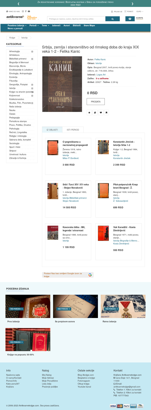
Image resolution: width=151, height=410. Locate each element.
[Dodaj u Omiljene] (101, 112)
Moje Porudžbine (50, 380)
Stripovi (12, 150)
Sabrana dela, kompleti (20, 139)
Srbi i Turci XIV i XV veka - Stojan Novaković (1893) (76, 187)
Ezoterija (13, 77)
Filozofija (13, 80)
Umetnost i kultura (17, 154)
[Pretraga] (112, 18)
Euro (139, 11)
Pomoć (130, 11)
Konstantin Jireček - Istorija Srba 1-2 (124, 143)
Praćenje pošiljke (50, 386)
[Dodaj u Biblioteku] (95, 112)
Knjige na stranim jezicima (21, 91)
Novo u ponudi (15, 28)
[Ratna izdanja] (123, 306)
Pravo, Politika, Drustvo (20, 124)
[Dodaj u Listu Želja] (89, 112)
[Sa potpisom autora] (75, 306)
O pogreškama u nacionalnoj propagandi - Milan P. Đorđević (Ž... (75, 145)
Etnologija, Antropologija (20, 73)
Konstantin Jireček (121, 158)
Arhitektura (14, 54)
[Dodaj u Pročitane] (106, 112)
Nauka (12, 110)
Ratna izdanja (109, 321)
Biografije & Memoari (19, 62)
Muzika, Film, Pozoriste (20, 102)
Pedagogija (14, 117)
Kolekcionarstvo (16, 99)
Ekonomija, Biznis (17, 65)
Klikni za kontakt (133, 389)
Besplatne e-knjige (86, 377)
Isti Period (73, 129)
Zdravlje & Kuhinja (17, 157)
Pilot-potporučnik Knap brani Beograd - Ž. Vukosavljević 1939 (125, 187)
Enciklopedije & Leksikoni (21, 69)
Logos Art (101, 74)
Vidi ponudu (15, 309)
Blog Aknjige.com (86, 374)
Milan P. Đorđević (71, 158)
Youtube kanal (84, 386)
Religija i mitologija (18, 135)
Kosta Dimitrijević (121, 243)
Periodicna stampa (18, 121)
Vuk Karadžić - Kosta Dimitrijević (124, 229)
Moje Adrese (48, 377)
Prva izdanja (13, 321)
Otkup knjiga (83, 383)
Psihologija (14, 128)
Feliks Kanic (100, 59)
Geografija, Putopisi (18, 84)
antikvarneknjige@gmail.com (127, 386)
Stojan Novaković (71, 200)
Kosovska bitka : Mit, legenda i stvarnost (74, 229)
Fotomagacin (84, 380)
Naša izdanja (15, 106)
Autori (67, 25)
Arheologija (14, 51)
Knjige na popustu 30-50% (20, 354)
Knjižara (10, 386)
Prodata (95, 101)
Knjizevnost (14, 95)
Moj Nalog (46, 374)
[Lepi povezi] (27, 339)
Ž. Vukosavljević (120, 200)
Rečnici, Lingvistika (18, 132)
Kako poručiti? (12, 383)
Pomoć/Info (11, 380)
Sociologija (14, 143)
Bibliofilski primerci (17, 58)
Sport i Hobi (14, 146)
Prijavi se (118, 11)
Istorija (24, 37)
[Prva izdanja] (27, 306)
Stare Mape (89, 25)
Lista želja (46, 383)
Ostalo (12, 113)
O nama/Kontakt (13, 377)
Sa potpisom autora (65, 321)
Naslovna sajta (13, 374)
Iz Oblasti (52, 129)
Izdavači (56, 25)
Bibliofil (77, 25)
